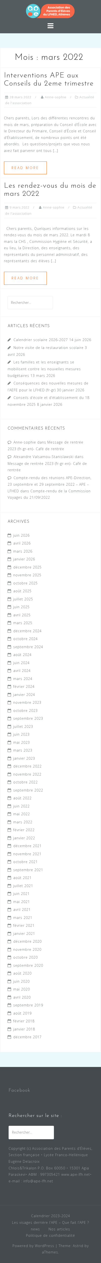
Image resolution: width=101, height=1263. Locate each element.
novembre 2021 (27, 854)
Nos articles (59, 1229)
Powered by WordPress (33, 1245)
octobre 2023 (25, 710)
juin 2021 (21, 893)
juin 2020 (21, 981)
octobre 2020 (25, 957)
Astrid (78, 1245)
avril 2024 (22, 670)
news (35, 1229)
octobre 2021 (25, 861)
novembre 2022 (27, 774)
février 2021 (24, 925)
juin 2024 (21, 662)
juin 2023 (21, 734)
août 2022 (22, 798)
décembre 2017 (27, 1037)
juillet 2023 (23, 726)
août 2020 (22, 973)
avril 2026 (22, 543)
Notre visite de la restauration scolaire (48, 347)
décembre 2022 (27, 766)
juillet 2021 (23, 885)
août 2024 (22, 654)
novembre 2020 (27, 949)
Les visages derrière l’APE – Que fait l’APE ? (50, 1222)
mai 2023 (21, 742)
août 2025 (22, 591)
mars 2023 (22, 750)
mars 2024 (22, 678)
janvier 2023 (24, 758)
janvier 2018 (24, 1029)
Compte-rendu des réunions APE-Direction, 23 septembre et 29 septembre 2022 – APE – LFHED (49, 484)
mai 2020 (21, 989)
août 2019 (22, 1013)
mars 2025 (22, 622)
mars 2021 (22, 917)
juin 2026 (21, 535)
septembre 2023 (28, 718)
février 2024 (24, 686)
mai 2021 (21, 901)
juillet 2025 (23, 599)
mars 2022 (22, 822)
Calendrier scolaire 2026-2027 (40, 339)
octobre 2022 (25, 782)
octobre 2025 (25, 583)
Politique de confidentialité (50, 1235)
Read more (25, 167)
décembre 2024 (27, 631)
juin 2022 (21, 806)
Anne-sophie (55, 97)
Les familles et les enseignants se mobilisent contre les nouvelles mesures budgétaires (44, 369)
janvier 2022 (24, 838)
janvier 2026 (24, 559)
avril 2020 (22, 997)
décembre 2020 (27, 941)
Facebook (19, 1090)
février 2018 (24, 1021)
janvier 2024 (24, 694)
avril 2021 (22, 909)
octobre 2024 (25, 638)
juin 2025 (21, 607)
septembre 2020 (28, 965)
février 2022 (24, 830)
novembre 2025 (27, 575)
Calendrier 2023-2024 (50, 1215)
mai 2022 (21, 814)
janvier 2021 (24, 933)
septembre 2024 (28, 646)
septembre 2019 (28, 1005)
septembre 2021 (28, 869)
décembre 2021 (27, 845)
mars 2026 (22, 551)
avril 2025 (22, 615)
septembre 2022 (28, 790)
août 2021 (22, 877)
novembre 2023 (27, 702)
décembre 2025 (27, 567)
